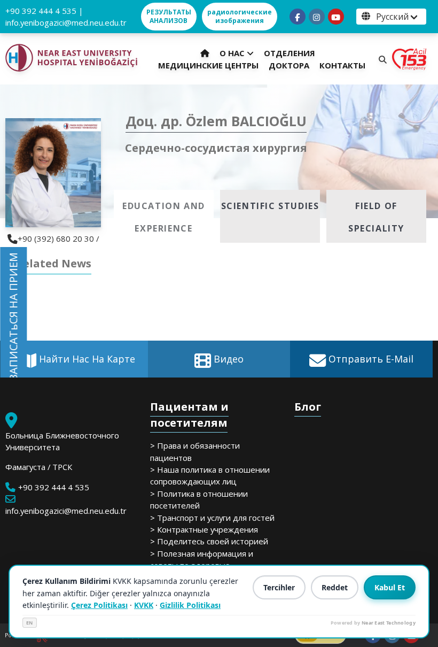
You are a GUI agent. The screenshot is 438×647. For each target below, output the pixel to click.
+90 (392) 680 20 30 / (58, 238)
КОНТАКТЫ (342, 65)
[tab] (164, 216)
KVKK (143, 605)
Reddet (335, 587)
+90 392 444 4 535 (40, 10)
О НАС (232, 53)
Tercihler (279, 587)
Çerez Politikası (99, 605)
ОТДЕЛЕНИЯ (289, 53)
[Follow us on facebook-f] (298, 17)
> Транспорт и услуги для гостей (212, 517)
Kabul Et (389, 587)
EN (29, 622)
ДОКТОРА (289, 65)
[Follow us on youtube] (336, 17)
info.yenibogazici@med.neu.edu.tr (66, 22)
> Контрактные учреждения (204, 529)
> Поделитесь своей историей (209, 541)
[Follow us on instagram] (317, 17)
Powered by (373, 622)
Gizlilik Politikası (190, 605)
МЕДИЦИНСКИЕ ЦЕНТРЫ (208, 65)
